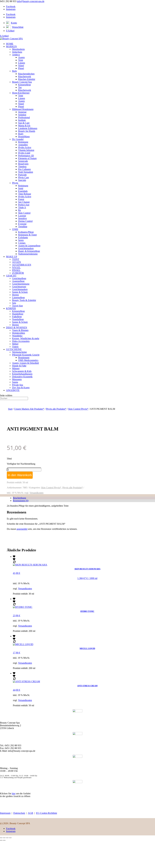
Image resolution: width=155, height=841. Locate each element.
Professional (24, 117)
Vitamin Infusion (26, 150)
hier (13, 793)
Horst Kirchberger (21, 93)
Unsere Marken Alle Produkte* (29, 409)
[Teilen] (7, 837)
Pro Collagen (24, 169)
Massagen (17, 379)
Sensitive (22, 218)
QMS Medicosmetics (28, 360)
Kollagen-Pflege (26, 232)
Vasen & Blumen (20, 330)
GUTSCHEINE (14, 349)
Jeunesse (22, 112)
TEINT (15, 259)
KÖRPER (11, 308)
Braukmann (23, 357)
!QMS (15, 229)
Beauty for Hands (26, 131)
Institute (22, 120)
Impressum (5, 813)
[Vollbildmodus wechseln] (4, 837)
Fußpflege (17, 316)
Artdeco (16, 54)
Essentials (23, 191)
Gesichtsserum (19, 286)
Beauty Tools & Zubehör (24, 300)
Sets (14, 303)
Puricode (22, 174)
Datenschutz (19, 813)
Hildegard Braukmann (22, 109)
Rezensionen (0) (20, 500)
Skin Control (24, 213)
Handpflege (17, 314)
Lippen (21, 63)
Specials (22, 180)
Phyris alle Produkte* (56, 409)
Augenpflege (18, 281)
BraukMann (24, 136)
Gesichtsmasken (26, 248)
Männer (16, 368)
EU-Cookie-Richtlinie (46, 813)
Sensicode (23, 161)
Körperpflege (24, 84)
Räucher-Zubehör (26, 79)
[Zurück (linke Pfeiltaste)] (1, 840)
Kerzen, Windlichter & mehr (25, 338)
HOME (9, 43)
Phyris (15, 183)
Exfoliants (23, 237)
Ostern (15, 346)
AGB (30, 813)
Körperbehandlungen (22, 374)
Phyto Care (23, 177)
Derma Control (25, 221)
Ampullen (23, 144)
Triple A (22, 207)
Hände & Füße (19, 365)
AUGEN (16, 262)
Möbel (15, 344)
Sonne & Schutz (20, 292)
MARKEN (11, 46)
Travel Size (17, 305)
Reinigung (23, 142)
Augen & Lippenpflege (29, 245)
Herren (15, 294)
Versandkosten (36, 492)
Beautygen (23, 164)
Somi (20, 188)
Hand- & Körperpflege (29, 251)
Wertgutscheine (19, 352)
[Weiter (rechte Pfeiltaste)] (4, 840)
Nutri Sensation (25, 172)
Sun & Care (24, 123)
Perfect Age (23, 204)
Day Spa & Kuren (21, 387)
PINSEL (16, 270)
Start (10, 409)
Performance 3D (26, 155)
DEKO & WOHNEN (16, 327)
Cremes (21, 243)
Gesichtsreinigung (20, 284)
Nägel (21, 65)
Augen (21, 57)
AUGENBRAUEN (21, 264)
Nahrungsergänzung (28, 254)
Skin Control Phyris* (78, 409)
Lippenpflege (18, 297)
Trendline (22, 226)
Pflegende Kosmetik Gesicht (25, 354)
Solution (22, 114)
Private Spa (17, 385)
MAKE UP (11, 256)
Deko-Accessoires (21, 341)
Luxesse (22, 215)
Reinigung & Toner (27, 234)
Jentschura (17, 52)
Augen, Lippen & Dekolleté (25, 363)
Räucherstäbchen (26, 73)
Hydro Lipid (24, 153)
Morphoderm (18, 49)
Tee (20, 87)
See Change (24, 202)
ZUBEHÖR (18, 273)
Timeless (22, 166)
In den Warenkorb (20, 475)
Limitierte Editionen (27, 128)
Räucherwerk (24, 76)
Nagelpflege (18, 319)
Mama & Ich (24, 125)
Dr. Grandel (17, 139)
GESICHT (11, 275)
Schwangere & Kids (21, 371)
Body (20, 133)
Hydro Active (24, 147)
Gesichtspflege (19, 278)
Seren (21, 240)
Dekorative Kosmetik (22, 376)
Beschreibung (19, 498)
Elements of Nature (27, 158)
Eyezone (22, 224)
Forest (21, 199)
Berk (14, 71)
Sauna (15, 382)
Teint (20, 60)
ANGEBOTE (13, 390)
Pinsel (21, 68)
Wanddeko (17, 335)
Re (19, 210)
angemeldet (21, 529)
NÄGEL (16, 267)
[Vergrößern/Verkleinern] (1, 837)
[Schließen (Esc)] (10, 837)
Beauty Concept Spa (22, 82)
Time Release (24, 194)
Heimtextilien (18, 333)
